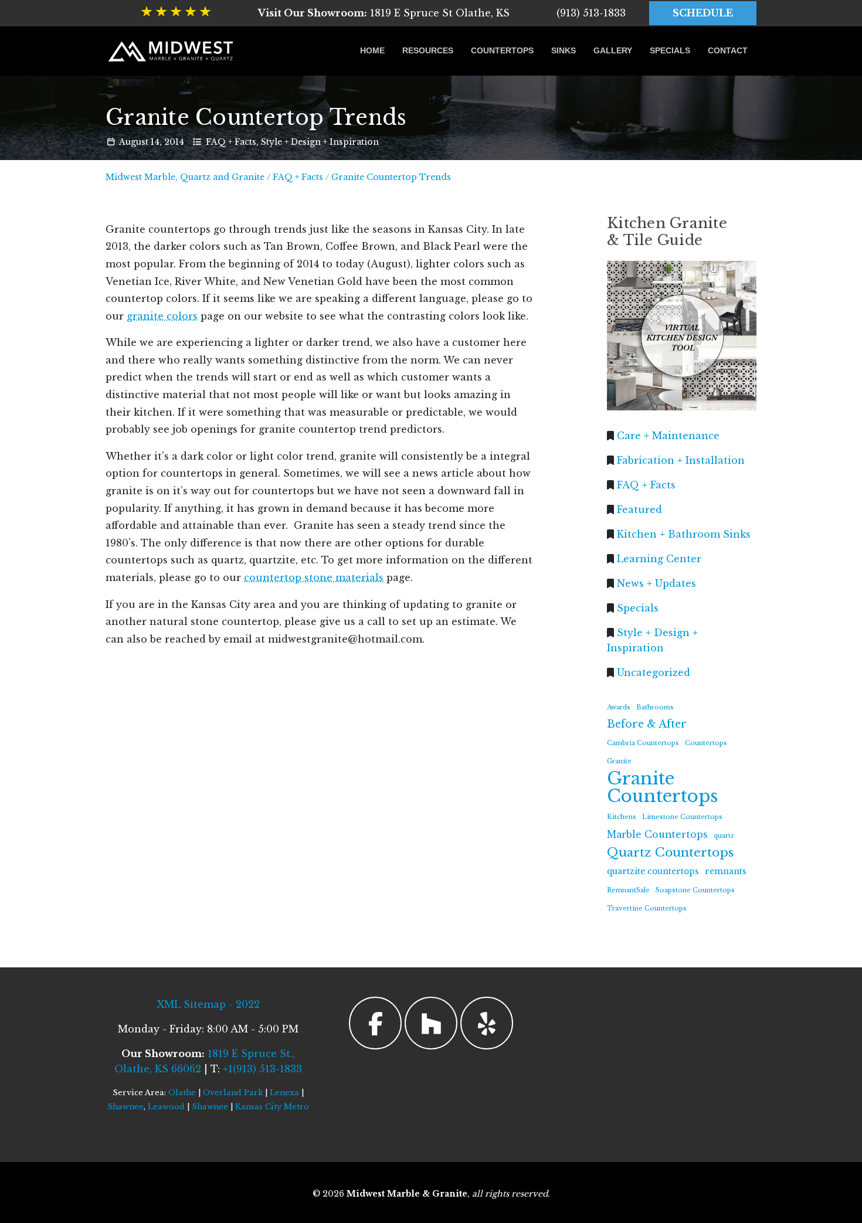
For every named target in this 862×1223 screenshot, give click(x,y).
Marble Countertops (657, 834)
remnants (725, 872)
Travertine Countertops (647, 908)
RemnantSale (628, 890)
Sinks (563, 50)
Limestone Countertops (682, 817)
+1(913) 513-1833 (262, 1069)
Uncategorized (653, 672)
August (133, 142)
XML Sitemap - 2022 (208, 1004)
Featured (639, 509)
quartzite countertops (653, 872)
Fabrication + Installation (681, 460)
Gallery (612, 50)
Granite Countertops (662, 787)
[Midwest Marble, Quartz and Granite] (171, 51)
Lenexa (284, 1092)
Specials (670, 50)
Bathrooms (655, 707)
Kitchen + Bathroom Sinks (684, 533)
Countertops (502, 50)
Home (372, 50)
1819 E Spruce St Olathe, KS (384, 13)
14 (155, 142)
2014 (174, 142)
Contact (728, 50)
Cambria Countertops (643, 743)
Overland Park (233, 1092)
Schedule (703, 13)
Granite (619, 761)
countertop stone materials (314, 577)
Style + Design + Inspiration (320, 142)
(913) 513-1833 (591, 13)
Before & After (647, 724)
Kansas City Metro (272, 1106)
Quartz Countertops (670, 852)
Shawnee (125, 1106)
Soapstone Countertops (695, 890)
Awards (618, 707)
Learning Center (659, 558)
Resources (427, 50)
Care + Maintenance (668, 435)
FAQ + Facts (231, 142)
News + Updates (656, 583)
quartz (724, 835)
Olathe (182, 1092)
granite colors (162, 316)
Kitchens (621, 817)
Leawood (166, 1106)
